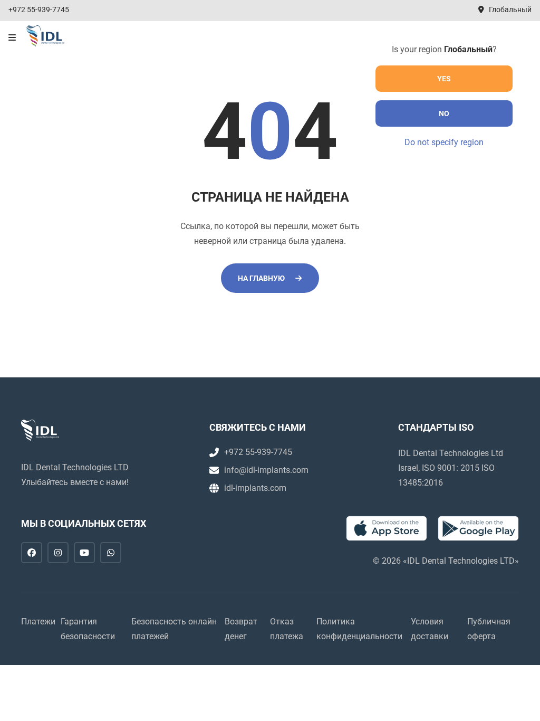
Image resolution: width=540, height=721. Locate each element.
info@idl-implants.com (266, 470)
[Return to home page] (45, 35)
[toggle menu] (12, 38)
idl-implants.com (255, 488)
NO (444, 113)
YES (444, 78)
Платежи (38, 621)
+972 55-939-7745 (38, 9)
